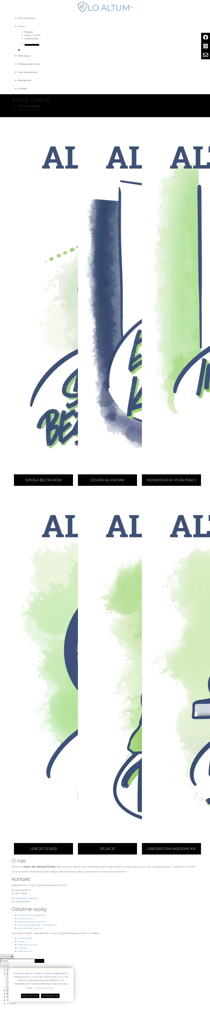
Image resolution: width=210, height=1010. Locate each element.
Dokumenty (31, 38)
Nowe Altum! (25, 918)
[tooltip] (205, 37)
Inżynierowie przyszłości (31, 915)
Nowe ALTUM (33, 35)
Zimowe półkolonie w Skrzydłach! (37, 924)
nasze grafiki (25, 938)
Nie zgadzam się (50, 995)
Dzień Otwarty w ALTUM (32, 921)
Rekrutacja (24, 55)
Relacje (29, 31)
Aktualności (24, 80)
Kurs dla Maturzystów (30, 928)
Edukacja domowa (29, 63)
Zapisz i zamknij (30, 995)
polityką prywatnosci (44, 988)
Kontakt (22, 88)
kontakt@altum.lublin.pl (24, 898)
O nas (21, 26)
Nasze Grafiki (32, 44)
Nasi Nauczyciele (27, 72)
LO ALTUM (108, 8)
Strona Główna (26, 18)
